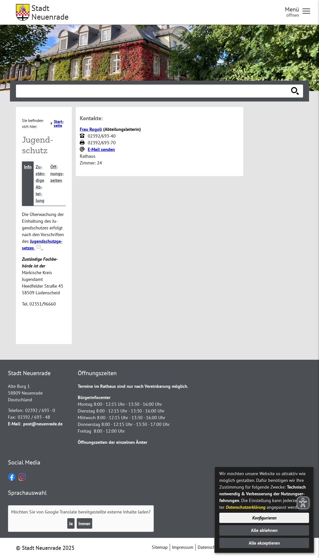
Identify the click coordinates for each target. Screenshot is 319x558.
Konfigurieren (264, 518)
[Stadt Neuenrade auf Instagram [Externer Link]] (22, 479)
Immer (84, 523)
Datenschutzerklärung (245, 507)
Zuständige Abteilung (40, 183)
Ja (71, 523)
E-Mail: (14, 424)
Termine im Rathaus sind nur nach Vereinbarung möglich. (133, 386)
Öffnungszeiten (57, 173)
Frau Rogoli (91, 129)
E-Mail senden (101, 149)
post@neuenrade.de (43, 424)
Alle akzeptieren (264, 543)
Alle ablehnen (264, 530)
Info (28, 167)
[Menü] (308, 10)
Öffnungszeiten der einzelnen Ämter (112, 442)
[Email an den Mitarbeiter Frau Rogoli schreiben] (83, 149)
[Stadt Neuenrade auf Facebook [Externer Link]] (11, 479)
